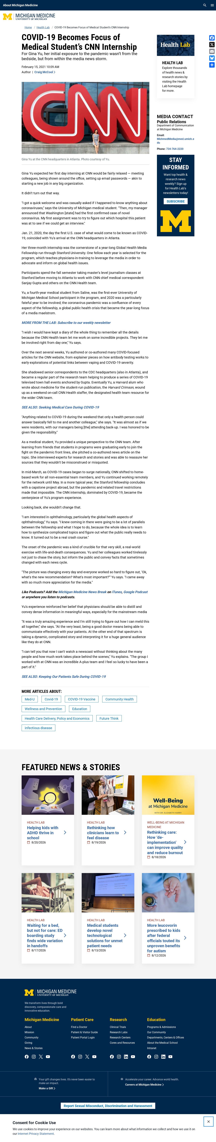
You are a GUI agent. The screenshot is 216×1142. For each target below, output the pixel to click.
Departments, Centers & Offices (165, 1037)
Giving (28, 1042)
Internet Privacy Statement (36, 1133)
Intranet (151, 1048)
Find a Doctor (79, 1027)
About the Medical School (162, 1042)
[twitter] (41, 1057)
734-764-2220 (174, 149)
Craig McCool (43, 72)
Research (118, 1019)
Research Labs (118, 1032)
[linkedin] (126, 1057)
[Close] (208, 1121)
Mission (29, 1032)
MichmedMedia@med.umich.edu (175, 140)
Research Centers (120, 1037)
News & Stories (34, 1048)
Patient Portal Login (83, 1037)
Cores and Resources (122, 1042)
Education (156, 1019)
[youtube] (48, 1057)
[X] (212, 44)
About (28, 1027)
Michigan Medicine (42, 1019)
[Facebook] (212, 37)
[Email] (212, 51)
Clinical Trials (118, 1027)
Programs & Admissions (161, 1027)
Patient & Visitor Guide (84, 1032)
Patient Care (82, 1019)
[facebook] (27, 1057)
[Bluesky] (212, 58)
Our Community (156, 1032)
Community (31, 1037)
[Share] (212, 64)
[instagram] (34, 1057)
